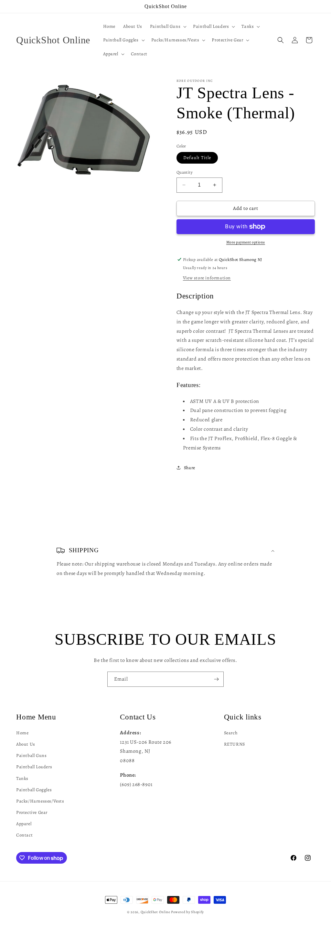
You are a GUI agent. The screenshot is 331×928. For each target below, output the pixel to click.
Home (22, 733)
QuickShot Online (155, 912)
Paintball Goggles (34, 790)
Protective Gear (32, 812)
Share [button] (189, 468)
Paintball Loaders (34, 767)
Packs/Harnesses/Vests (40, 801)
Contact (24, 835)
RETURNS (234, 744)
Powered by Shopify (187, 912)
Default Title (197, 158)
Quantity (184, 172)
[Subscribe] (216, 679)
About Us (25, 744)
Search (231, 733)
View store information (207, 278)
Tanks (22, 778)
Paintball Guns (31, 755)
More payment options (245, 242)
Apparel (23, 824)
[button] (167, 26)
